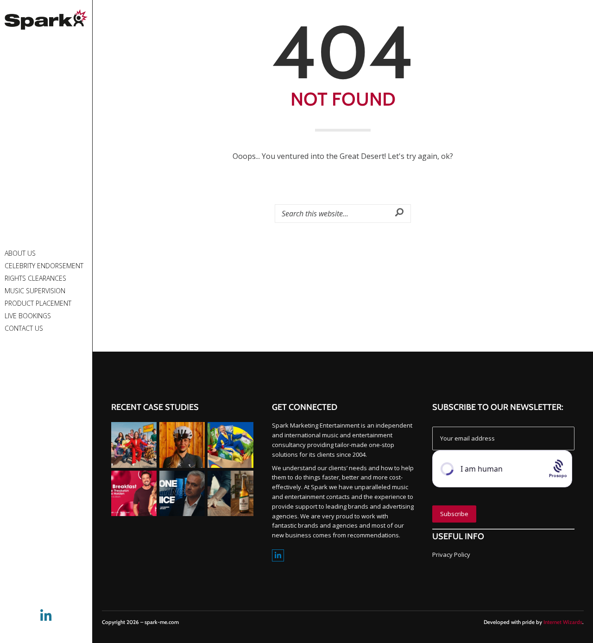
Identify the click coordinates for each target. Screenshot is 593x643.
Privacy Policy (451, 554)
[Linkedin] (278, 555)
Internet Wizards (562, 622)
